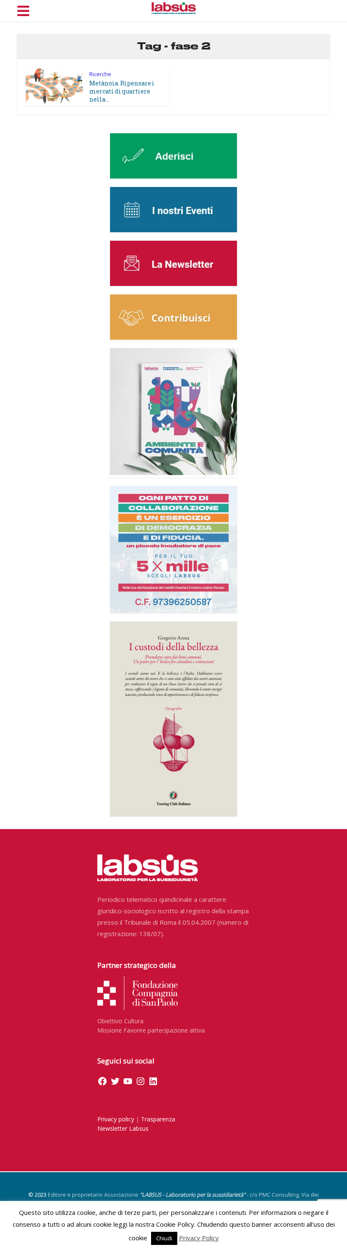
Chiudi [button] (164, 1238)
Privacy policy (115, 1119)
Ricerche (100, 74)
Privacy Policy (199, 1238)
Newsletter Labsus (123, 1128)
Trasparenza (158, 1119)
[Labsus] (173, 8)
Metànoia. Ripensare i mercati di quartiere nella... (121, 91)
